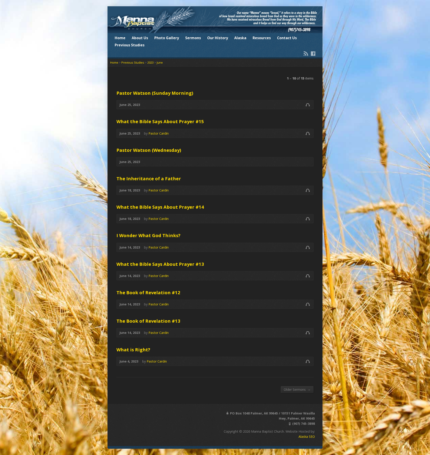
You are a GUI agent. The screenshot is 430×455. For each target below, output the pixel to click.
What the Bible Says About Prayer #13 (160, 264)
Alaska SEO (307, 436)
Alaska (240, 37)
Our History (217, 37)
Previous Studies (129, 45)
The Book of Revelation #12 (148, 292)
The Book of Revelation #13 (148, 321)
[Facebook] (313, 53)
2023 (150, 62)
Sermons (193, 37)
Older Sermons (297, 389)
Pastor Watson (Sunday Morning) (154, 93)
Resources (262, 37)
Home (120, 37)
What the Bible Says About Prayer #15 (160, 121)
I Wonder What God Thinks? (148, 235)
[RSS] (306, 53)
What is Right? (133, 349)
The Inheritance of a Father (148, 178)
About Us (140, 37)
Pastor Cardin (158, 133)
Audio (307, 104)
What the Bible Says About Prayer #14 (160, 207)
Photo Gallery (166, 37)
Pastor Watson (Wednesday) (148, 150)
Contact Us (287, 37)
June (160, 62)
